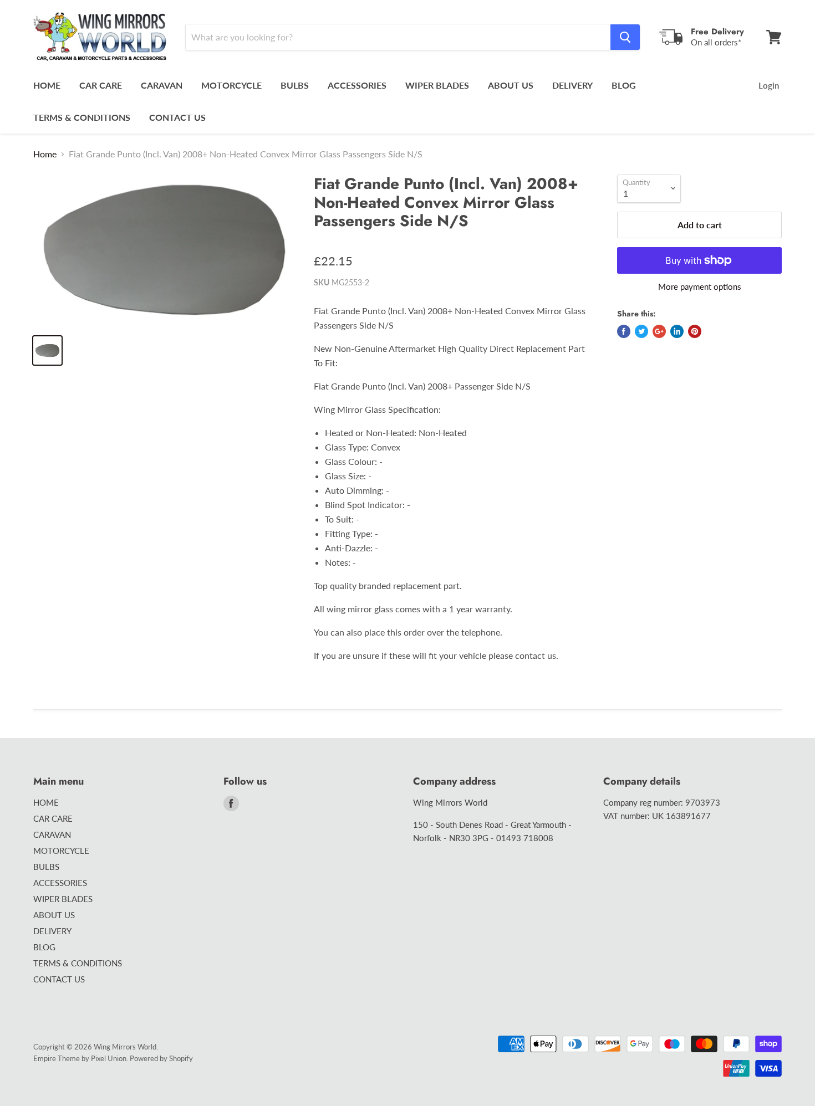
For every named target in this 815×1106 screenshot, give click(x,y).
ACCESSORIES (357, 85)
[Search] (625, 37)
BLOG (624, 85)
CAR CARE (100, 85)
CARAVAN (161, 85)
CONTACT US (177, 117)
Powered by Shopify (161, 1058)
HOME (46, 85)
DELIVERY (572, 85)
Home (45, 154)
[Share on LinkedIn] (677, 331)
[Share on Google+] (659, 331)
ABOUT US (510, 85)
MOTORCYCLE (231, 85)
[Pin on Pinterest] (694, 331)
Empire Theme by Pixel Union (79, 1058)
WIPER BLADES (437, 85)
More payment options (699, 286)
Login (768, 85)
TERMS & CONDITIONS (81, 117)
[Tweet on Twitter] (641, 331)
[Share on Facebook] (623, 331)
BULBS (295, 85)
